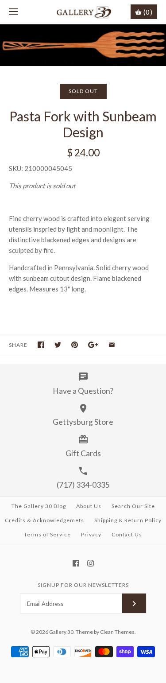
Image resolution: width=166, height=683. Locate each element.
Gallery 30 (61, 632)
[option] (83, 45)
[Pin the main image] (74, 345)
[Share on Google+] (93, 345)
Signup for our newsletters (83, 585)
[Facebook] (76, 563)
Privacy (91, 534)
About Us (88, 506)
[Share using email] (111, 345)
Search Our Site (133, 506)
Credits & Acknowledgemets (44, 520)
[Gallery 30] (83, 11)
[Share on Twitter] (57, 345)
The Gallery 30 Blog (39, 506)
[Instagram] (90, 563)
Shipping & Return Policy (128, 520)
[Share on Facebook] (41, 345)
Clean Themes (117, 632)
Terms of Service (47, 534)
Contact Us (127, 534)
